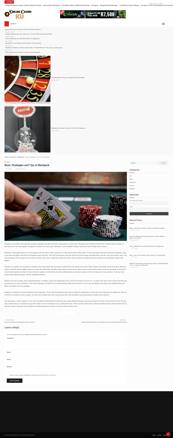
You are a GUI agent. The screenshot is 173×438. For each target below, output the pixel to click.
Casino (132, 185)
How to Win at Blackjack (51, 5)
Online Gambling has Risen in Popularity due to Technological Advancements (104, 322)
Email (9, 359)
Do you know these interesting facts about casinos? (20, 322)
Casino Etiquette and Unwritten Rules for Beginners (22, 38)
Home (154, 435)
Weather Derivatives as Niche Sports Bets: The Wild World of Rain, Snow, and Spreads (33, 47)
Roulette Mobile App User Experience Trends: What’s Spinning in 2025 (28, 34)
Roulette (132, 188)
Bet (131, 176)
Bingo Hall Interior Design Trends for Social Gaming (22, 52)
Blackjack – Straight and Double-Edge (105, 5)
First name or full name (136, 200)
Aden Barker (9, 169)
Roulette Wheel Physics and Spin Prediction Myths (68, 77)
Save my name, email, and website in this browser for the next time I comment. (32, 375)
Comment (10, 338)
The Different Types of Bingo (129, 5)
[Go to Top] (168, 434)
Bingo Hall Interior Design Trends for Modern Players (23, 5)
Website (9, 366)
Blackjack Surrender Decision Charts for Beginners (68, 128)
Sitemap (165, 435)
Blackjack (7, 162)
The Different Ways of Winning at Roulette (75, 5)
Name (9, 352)
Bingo (131, 179)
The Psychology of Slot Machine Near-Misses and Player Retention (27, 103)
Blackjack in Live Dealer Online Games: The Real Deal (23, 43)
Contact (13, 23)
